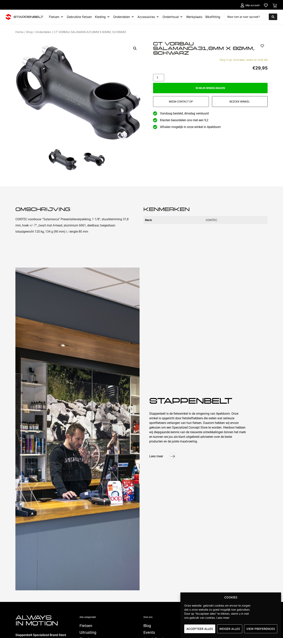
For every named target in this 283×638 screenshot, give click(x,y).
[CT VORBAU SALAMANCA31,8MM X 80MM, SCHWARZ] (63, 161)
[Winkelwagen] (275, 5)
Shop (29, 32)
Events (149, 632)
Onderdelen (43, 32)
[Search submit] (273, 17)
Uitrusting (88, 632)
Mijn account (252, 5)
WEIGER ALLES (229, 629)
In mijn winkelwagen (210, 88)
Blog (147, 626)
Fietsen (86, 626)
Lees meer (222, 617)
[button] (134, 48)
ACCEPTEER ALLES (199, 629)
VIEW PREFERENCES (260, 629)
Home (19, 32)
